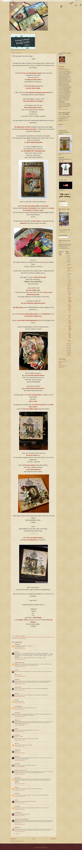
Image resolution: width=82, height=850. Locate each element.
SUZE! (60, 364)
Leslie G (16, 712)
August (69, 276)
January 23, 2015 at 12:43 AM (20, 796)
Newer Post (13, 838)
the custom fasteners (33, 469)
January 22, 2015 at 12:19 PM (20, 666)
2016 (68, 260)
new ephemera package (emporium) (37, 92)
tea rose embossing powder (28, 314)
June (69, 280)
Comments (62, 205)
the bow (45, 206)
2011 (68, 348)
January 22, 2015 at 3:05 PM (20, 725)
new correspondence (35, 395)
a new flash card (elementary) (27, 320)
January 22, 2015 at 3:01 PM (20, 716)
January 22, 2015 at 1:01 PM (20, 690)
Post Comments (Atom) (20, 841)
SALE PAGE (37, 617)
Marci (16, 743)
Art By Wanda (17, 812)
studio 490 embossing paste (40, 637)
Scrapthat (16, 644)
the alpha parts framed (22, 127)
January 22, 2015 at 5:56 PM (20, 766)
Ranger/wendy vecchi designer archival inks (27, 637)
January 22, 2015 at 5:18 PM (20, 752)
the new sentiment (29, 540)
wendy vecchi (62, 68)
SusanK (16, 679)
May (69, 282)
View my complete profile (63, 109)
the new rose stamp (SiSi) (30, 206)
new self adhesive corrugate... (33, 101)
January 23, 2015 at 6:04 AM (20, 809)
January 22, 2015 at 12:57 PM (20, 683)
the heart (31, 86)
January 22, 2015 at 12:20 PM (20, 676)
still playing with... (69, 297)
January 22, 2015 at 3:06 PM (20, 731)
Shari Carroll (61, 367)
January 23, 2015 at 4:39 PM (20, 824)
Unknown (16, 777)
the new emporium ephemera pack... (33, 303)
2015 (68, 261)
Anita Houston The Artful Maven (20, 819)
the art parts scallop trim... (33, 316)
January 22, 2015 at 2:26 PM (20, 702)
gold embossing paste (28, 129)
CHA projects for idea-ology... (69, 306)
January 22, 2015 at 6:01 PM (20, 774)
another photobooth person (34, 388)
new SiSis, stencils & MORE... (69, 322)
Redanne (16, 720)
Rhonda (16, 756)
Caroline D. (17, 687)
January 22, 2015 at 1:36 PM (20, 696)
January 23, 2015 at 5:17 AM (20, 802)
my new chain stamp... (33, 88)
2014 (68, 343)
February (69, 288)
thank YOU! (69, 341)
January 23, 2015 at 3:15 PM (20, 815)
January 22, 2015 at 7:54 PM (20, 783)
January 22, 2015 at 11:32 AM (20, 648)
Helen (16, 693)
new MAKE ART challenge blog (34, 151)
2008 (68, 353)
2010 (68, 350)
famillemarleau (17, 706)
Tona (15, 699)
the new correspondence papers (31, 73)
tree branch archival (39, 404)
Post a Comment (16, 833)
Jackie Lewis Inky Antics (63, 361)
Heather (16, 763)
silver (45, 292)
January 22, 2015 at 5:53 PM (20, 760)
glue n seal (39, 210)
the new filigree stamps (35, 537)
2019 (68, 255)
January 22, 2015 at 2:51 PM (20, 709)
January (69, 290)
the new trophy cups (33, 290)
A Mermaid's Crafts (18, 674)
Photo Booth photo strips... (33, 107)
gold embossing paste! (35, 142)
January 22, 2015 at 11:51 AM (20, 659)
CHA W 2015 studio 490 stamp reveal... (69, 336)
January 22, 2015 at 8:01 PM (20, 790)
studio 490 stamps (49, 637)
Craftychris (17, 749)
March (69, 285)
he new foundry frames (36, 375)
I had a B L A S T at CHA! (69, 316)
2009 (68, 352)
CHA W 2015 (17, 637)
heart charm (37, 221)
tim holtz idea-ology (22, 638)
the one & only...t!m (62, 365)
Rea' (15, 651)
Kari (15, 787)
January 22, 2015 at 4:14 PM (20, 740)
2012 (68, 347)
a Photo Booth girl (39, 277)
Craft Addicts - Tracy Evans (20, 770)
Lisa (15, 670)
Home (33, 838)
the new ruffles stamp (30, 409)
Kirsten (16, 793)
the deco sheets (31, 455)
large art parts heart (34, 79)
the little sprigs (18, 307)
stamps (20, 620)
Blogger (46, 847)
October (69, 270)
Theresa (16, 806)
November (69, 267)
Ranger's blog (61, 362)
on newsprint (32, 208)
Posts (61, 203)
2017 (68, 258)
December (69, 264)
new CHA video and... (69, 294)
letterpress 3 (47, 314)
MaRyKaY (16, 827)
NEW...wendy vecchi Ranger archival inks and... (69, 328)
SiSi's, (26, 620)
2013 (68, 345)
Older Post (53, 838)
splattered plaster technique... (69, 301)
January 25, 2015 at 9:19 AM (20, 831)
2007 (68, 355)
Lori (15, 728)
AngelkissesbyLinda (18, 662)
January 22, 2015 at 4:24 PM (20, 746)
